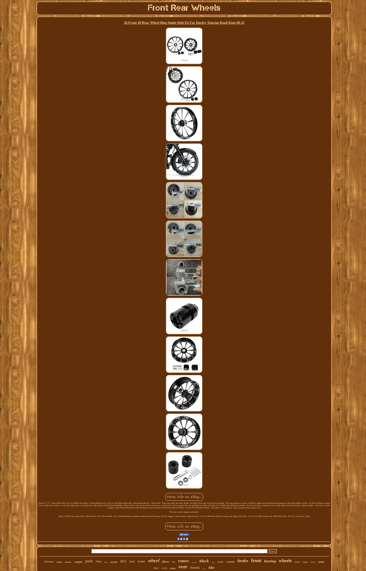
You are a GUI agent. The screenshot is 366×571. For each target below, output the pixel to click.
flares (165, 561)
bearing (270, 561)
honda (195, 567)
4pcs (156, 567)
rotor (204, 569)
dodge (173, 568)
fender (141, 561)
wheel (153, 560)
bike (212, 567)
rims (99, 561)
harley (313, 562)
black (204, 561)
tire (173, 561)
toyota (59, 562)
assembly (113, 562)
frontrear (49, 561)
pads (89, 561)
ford (132, 561)
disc (123, 561)
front (256, 560)
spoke (221, 561)
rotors (183, 560)
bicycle (305, 562)
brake (243, 560)
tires (105, 562)
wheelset (68, 562)
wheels (285, 560)
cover (164, 568)
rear (183, 566)
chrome (194, 562)
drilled (297, 562)
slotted (321, 562)
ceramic (230, 561)
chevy (213, 562)
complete (78, 562)
